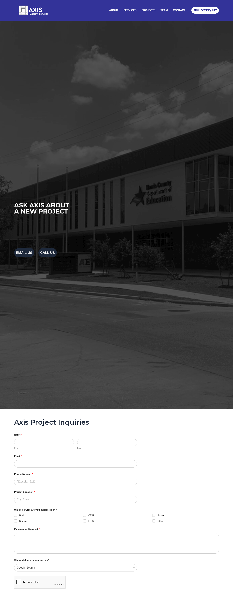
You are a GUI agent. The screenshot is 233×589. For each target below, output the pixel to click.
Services (129, 10)
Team (164, 10)
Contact (179, 10)
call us (47, 253)
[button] (205, 10)
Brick (22, 515)
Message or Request (27, 529)
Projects (148, 10)
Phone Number (23, 474)
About (113, 10)
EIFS (91, 521)
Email (18, 456)
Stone (160, 515)
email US (24, 253)
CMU (91, 515)
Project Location (24, 491)
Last (79, 448)
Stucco (23, 521)
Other (160, 521)
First (16, 448)
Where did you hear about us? (31, 560)
